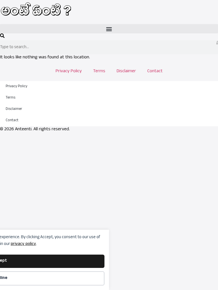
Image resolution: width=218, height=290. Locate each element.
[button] (109, 28)
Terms (99, 71)
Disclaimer (126, 71)
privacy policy (23, 244)
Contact (155, 71)
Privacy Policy (69, 71)
